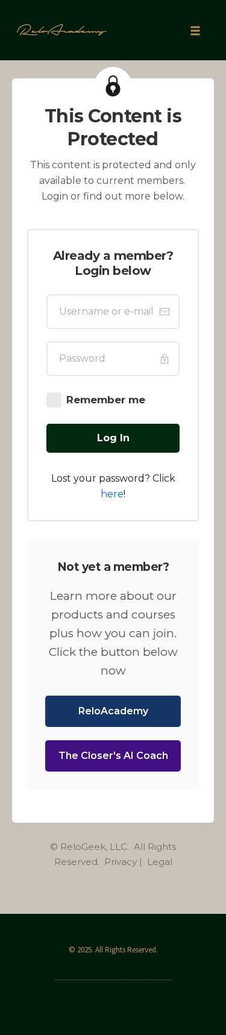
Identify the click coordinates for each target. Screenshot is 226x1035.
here (112, 494)
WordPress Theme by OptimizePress (113, 974)
